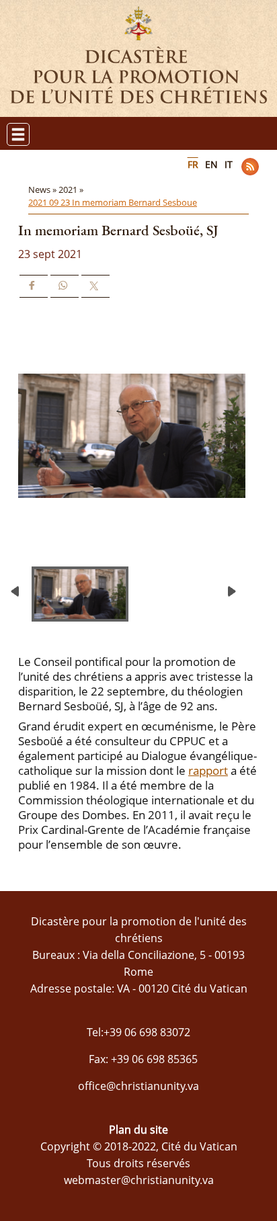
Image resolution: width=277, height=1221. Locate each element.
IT (229, 164)
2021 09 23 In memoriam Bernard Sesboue (112, 202)
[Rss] (250, 166)
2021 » (71, 189)
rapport (208, 770)
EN (211, 164)
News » (43, 189)
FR (193, 164)
